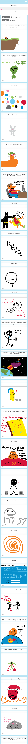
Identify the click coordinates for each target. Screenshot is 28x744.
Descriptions (16, 17)
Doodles (7, 17)
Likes (13, 20)
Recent (6, 20)
